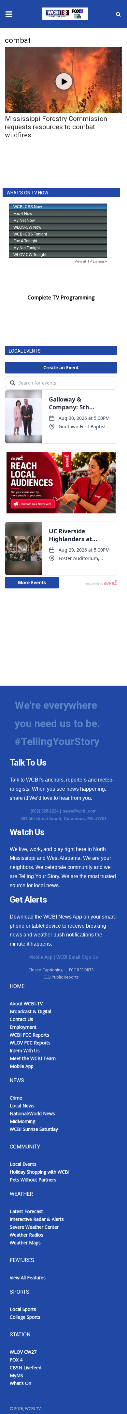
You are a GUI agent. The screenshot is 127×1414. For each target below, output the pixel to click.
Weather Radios (26, 1235)
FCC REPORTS (81, 970)
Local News (22, 1105)
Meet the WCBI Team (33, 1058)
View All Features (28, 1277)
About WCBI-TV (26, 1003)
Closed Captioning (45, 970)
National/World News (32, 1113)
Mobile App (40, 957)
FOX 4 (16, 1360)
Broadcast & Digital (30, 1011)
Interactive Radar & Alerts (37, 1219)
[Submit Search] (118, 14)
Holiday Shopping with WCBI (39, 1172)
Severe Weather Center (34, 1227)
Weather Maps (25, 1242)
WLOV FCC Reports (30, 1043)
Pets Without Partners (33, 1180)
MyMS (16, 1375)
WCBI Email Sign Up (77, 957)
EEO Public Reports (61, 977)
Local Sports (23, 1309)
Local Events (23, 1164)
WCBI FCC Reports (29, 1035)
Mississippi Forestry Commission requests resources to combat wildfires (56, 127)
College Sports (25, 1317)
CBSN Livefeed (25, 1367)
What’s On (20, 1383)
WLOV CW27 (23, 1352)
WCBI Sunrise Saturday (34, 1129)
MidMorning (22, 1121)
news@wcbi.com (80, 811)
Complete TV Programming (61, 297)
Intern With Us (25, 1050)
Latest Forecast (26, 1211)
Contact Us (21, 1019)
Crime (16, 1098)
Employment (23, 1027)
